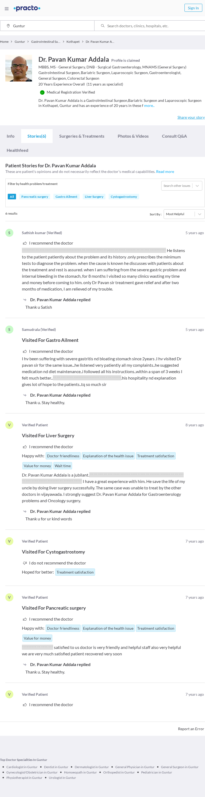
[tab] (10, 136)
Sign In (193, 8)
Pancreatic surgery (34, 197)
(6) (36, 135)
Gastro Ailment (66, 197)
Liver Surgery (94, 197)
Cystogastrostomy (124, 197)
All (12, 197)
